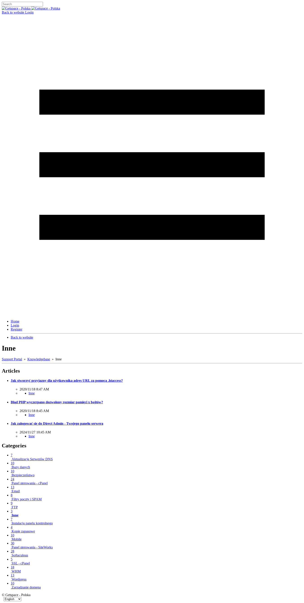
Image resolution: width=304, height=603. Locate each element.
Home (15, 321)
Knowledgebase (38, 359)
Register (16, 329)
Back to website (13, 12)
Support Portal (12, 359)
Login (29, 12)
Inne (31, 393)
